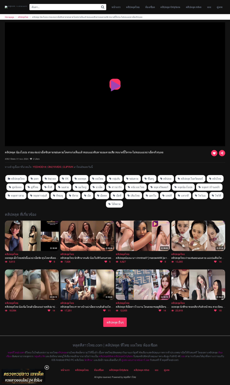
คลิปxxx (167, 178)
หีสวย (75, 195)
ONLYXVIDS (54, 167)
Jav (147, 360)
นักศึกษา (88, 360)
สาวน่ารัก (116, 187)
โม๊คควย (115, 204)
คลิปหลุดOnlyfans (123, 356)
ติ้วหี (49, 187)
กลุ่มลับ (116, 178)
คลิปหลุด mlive (194, 7)
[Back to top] (221, 370)
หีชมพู (59, 195)
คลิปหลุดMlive (106, 356)
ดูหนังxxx (16, 187)
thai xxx (51, 178)
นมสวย (65, 187)
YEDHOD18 (39, 167)
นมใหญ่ (82, 187)
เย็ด (89, 195)
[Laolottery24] (23, 376)
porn (36, 178)
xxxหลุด (81, 178)
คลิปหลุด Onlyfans (170, 7)
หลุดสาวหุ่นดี (40, 195)
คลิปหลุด (62, 352)
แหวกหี (185, 195)
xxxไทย (99, 178)
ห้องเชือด (150, 7)
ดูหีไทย (34, 187)
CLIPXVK (68, 167)
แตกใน (152, 195)
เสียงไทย (135, 195)
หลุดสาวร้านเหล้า (210, 187)
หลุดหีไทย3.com (16, 352)
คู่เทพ (219, 7)
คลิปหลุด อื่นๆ (115, 322)
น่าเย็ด (98, 187)
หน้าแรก (116, 7)
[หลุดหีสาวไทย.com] (16, 7)
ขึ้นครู (150, 178)
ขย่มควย (133, 178)
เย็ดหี (118, 195)
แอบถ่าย (131, 360)
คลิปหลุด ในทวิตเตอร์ (191, 178)
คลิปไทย (216, 178)
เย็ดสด (103, 195)
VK (67, 178)
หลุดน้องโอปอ (184, 187)
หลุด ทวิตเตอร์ (160, 187)
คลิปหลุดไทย (133, 7)
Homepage (9, 17)
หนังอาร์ (141, 360)
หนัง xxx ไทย (137, 187)
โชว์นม (201, 195)
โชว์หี (218, 195)
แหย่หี (168, 195)
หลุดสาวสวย (17, 195)
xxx (209, 7)
